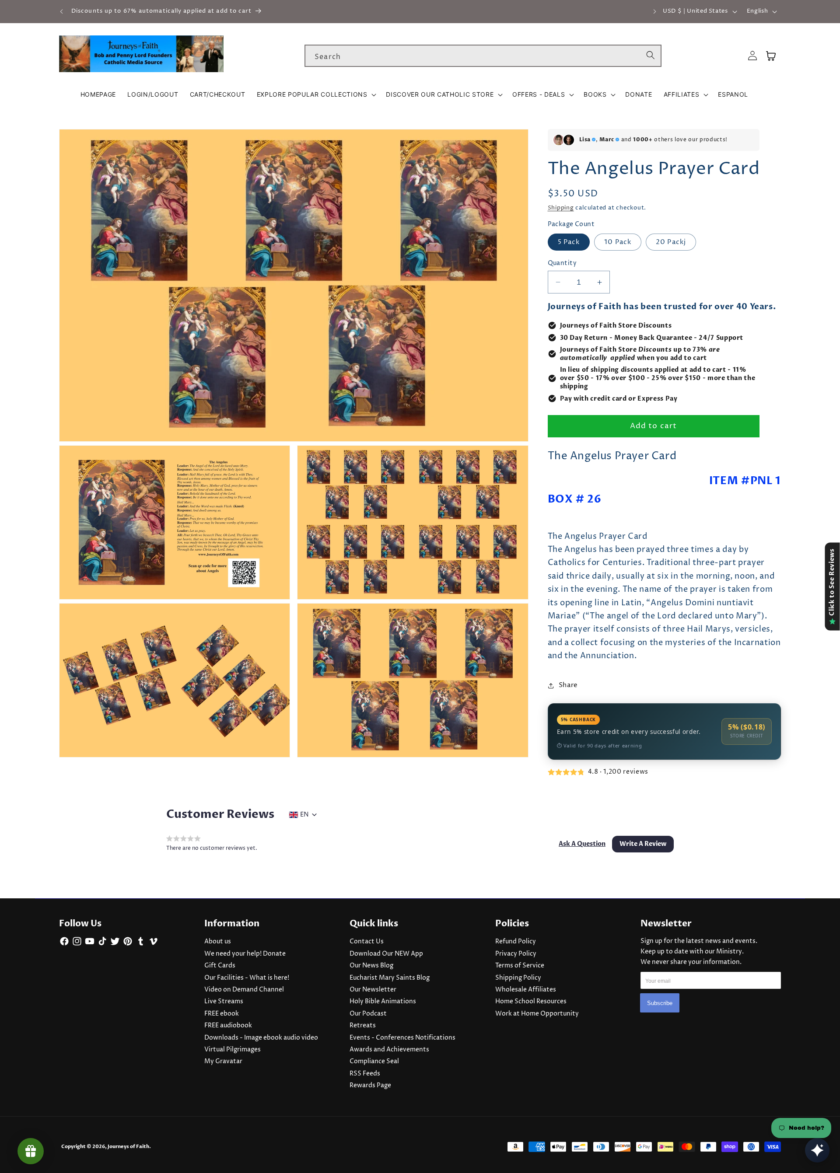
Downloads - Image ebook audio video (261, 1038)
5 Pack (569, 242)
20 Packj (671, 242)
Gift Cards (219, 966)
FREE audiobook (228, 1026)
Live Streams (223, 1001)
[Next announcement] (654, 11)
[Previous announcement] (61, 11)
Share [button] (568, 685)
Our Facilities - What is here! (246, 978)
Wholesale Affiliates (525, 990)
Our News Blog (371, 966)
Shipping (561, 208)
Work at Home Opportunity (537, 1014)
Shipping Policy (518, 978)
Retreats (363, 1026)
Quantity (562, 263)
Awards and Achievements (389, 1050)
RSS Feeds (365, 1074)
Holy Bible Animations (383, 1001)
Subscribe (659, 1003)
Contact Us (367, 942)
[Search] (650, 55)
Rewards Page (370, 1085)
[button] (316, 94)
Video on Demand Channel (244, 990)
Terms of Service (519, 966)
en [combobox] (304, 815)
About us (217, 942)
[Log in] (752, 56)
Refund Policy (515, 942)
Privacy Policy (515, 954)
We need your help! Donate (245, 954)
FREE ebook (221, 1014)
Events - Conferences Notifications (402, 1038)
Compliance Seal (374, 1061)
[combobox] (483, 56)
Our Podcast (368, 1014)
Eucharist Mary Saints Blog (390, 978)
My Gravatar (223, 1061)
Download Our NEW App (386, 954)
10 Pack (617, 242)
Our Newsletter (373, 990)
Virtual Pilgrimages (232, 1050)
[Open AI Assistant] (817, 1150)
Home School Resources (531, 1001)
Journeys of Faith (128, 1146)
